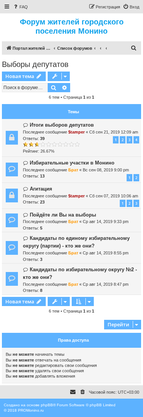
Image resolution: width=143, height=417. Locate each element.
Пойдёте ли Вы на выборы (63, 215)
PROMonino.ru (31, 410)
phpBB (47, 405)
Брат (73, 170)
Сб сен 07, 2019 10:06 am (113, 196)
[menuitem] (20, 6)
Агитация (41, 189)
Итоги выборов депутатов (62, 125)
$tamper (76, 132)
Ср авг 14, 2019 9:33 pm (106, 221)
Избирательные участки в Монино (72, 163)
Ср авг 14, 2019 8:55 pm (106, 253)
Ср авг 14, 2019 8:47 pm (106, 284)
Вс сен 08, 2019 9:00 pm (106, 170)
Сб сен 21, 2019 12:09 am (113, 132)
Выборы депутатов (35, 64)
